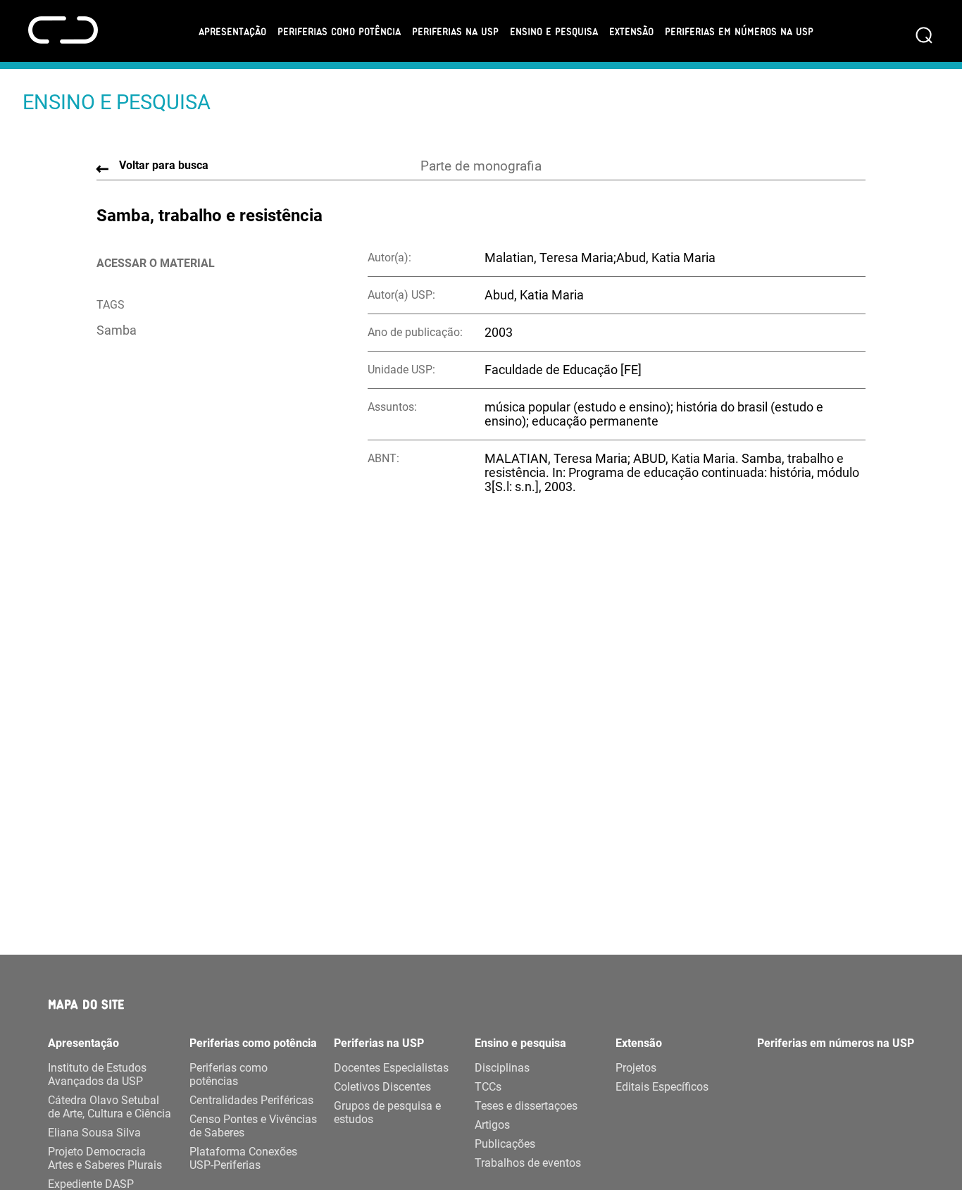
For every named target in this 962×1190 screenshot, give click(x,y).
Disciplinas (502, 1067)
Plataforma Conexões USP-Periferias (243, 1158)
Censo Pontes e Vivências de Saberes (253, 1125)
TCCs (488, 1086)
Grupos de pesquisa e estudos (387, 1112)
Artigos (492, 1125)
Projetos (636, 1067)
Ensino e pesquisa (554, 31)
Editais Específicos (662, 1086)
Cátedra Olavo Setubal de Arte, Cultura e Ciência (109, 1106)
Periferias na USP (455, 31)
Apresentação (232, 31)
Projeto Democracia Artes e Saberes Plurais (105, 1158)
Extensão (631, 31)
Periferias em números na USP (739, 31)
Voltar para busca (163, 165)
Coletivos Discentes (382, 1086)
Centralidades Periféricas (251, 1100)
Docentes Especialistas (391, 1067)
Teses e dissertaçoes (526, 1105)
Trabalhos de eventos (528, 1163)
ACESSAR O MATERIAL (155, 263)
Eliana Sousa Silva (94, 1132)
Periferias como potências (228, 1074)
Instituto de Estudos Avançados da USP (97, 1074)
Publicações (505, 1144)
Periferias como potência (339, 31)
